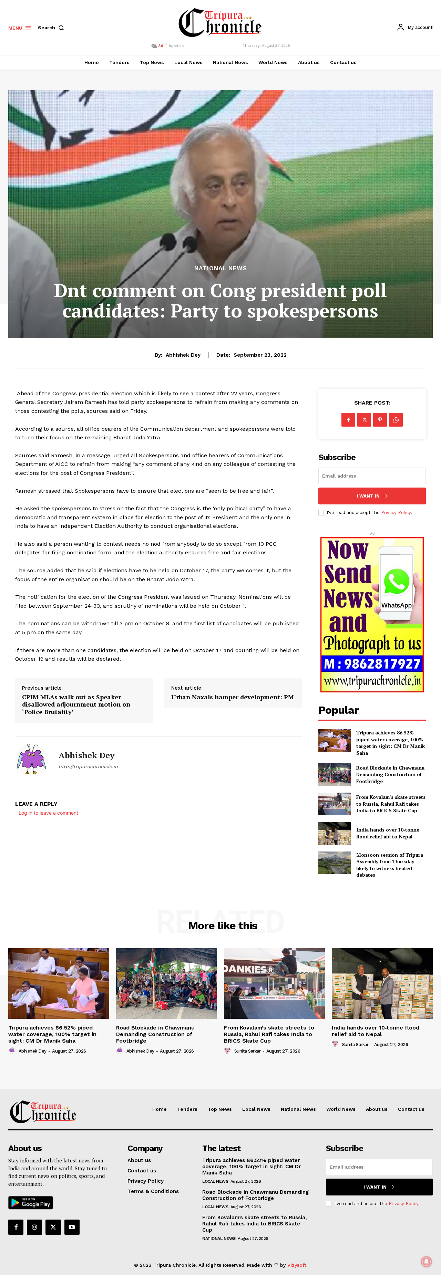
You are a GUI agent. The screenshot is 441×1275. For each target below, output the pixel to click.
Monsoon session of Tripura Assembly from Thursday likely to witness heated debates (389, 864)
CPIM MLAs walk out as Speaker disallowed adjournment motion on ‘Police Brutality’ (76, 704)
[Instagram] (34, 1227)
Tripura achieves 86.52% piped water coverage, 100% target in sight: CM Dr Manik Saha (390, 742)
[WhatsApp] (396, 420)
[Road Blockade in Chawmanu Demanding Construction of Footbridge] (334, 774)
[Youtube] (72, 1227)
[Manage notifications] (426, 1261)
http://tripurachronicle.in (88, 766)
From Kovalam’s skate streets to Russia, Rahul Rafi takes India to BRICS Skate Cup (390, 804)
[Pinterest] (380, 420)
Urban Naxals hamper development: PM (232, 697)
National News (220, 268)
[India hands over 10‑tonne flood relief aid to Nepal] (334, 833)
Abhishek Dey (183, 355)
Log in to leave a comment (48, 813)
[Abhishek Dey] (31, 760)
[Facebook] (348, 420)
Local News (215, 1181)
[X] (364, 420)
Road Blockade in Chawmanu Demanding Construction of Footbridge (390, 774)
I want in (368, 496)
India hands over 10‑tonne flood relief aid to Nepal (387, 833)
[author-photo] (12, 1051)
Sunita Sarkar (247, 1051)
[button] (52, 27)
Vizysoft (296, 1265)
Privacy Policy (396, 512)
